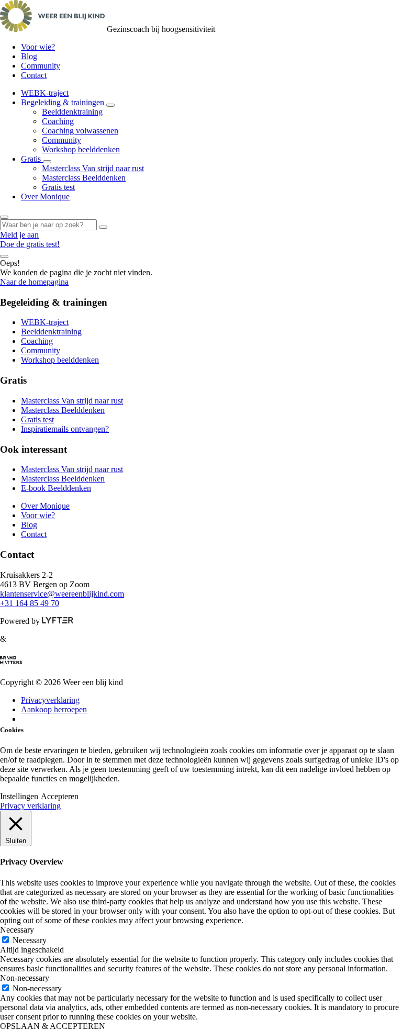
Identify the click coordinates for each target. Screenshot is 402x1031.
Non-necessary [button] (24, 977)
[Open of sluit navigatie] (4, 256)
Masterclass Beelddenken (84, 177)
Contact (34, 75)
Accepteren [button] (60, 796)
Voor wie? (38, 46)
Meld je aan (19, 234)
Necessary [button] (17, 929)
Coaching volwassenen (80, 130)
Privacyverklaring (50, 700)
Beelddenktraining (72, 111)
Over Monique (45, 196)
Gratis (32, 158)
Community (40, 65)
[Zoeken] (103, 227)
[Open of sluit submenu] (110, 105)
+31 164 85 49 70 (29, 603)
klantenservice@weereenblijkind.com (62, 593)
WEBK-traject (45, 92)
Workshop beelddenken (81, 149)
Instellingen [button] (19, 796)
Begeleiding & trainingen (63, 102)
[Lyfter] (57, 621)
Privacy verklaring (30, 805)
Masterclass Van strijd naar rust (93, 168)
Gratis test (58, 187)
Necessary (30, 940)
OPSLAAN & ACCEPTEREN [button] (52, 1026)
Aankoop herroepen (54, 709)
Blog (29, 56)
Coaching (58, 121)
